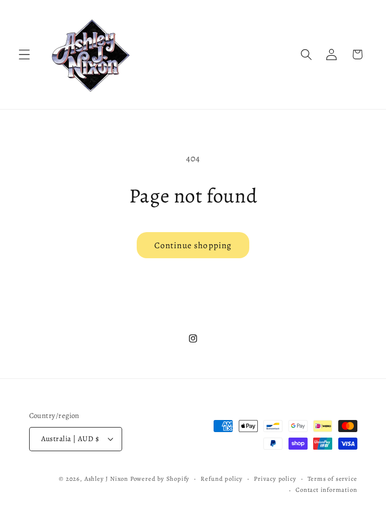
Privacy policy (275, 478)
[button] (24, 54)
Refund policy (221, 478)
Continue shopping (193, 245)
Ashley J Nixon (106, 478)
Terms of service (332, 478)
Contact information (326, 489)
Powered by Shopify (160, 478)
